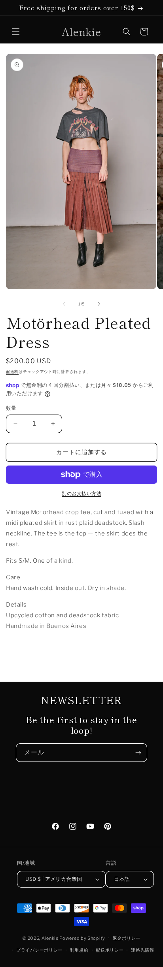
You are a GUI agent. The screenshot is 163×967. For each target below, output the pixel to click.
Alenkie (50, 938)
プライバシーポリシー (39, 950)
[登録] (138, 752)
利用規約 (79, 950)
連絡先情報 (142, 950)
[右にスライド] (99, 304)
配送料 (12, 371)
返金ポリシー (126, 938)
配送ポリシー (109, 950)
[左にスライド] (64, 304)
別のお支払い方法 (81, 493)
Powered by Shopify (82, 938)
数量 (11, 408)
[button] (16, 31)
